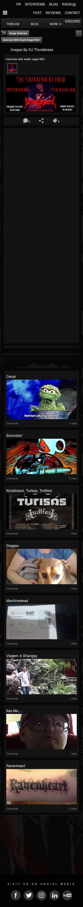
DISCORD (72, 21)
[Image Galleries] (5, 49)
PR (18, 4)
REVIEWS (53, 12)
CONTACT (72, 12)
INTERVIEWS (35, 4)
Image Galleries (18, 33)
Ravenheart (15, 765)
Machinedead (17, 600)
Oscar (11, 376)
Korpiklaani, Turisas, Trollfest (29, 490)
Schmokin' (14, 435)
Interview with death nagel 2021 (21, 40)
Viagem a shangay (21, 655)
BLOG (53, 4)
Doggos (12, 545)
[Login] (74, 4)
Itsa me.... (14, 710)
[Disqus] (41, 183)
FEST (37, 12)
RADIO (67, 4)
